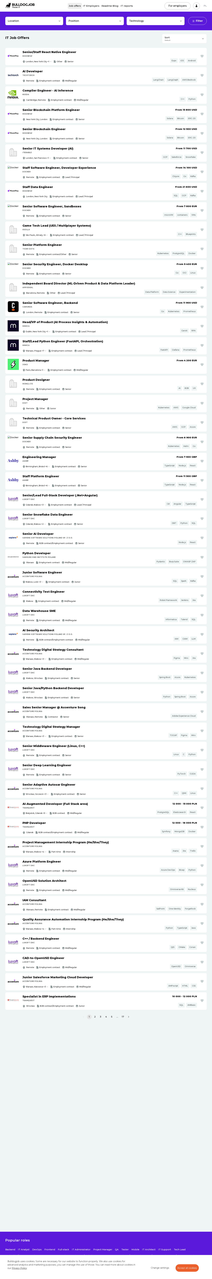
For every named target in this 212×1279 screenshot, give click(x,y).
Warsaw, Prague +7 (35, 351)
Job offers (75, 5)
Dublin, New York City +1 (37, 331)
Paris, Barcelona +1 (34, 370)
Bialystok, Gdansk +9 (35, 813)
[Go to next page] (128, 1017)
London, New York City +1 (37, 61)
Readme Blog (109, 5)
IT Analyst (23, 1249)
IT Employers (91, 5)
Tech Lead (179, 1249)
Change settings (160, 1267)
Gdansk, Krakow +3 (35, 505)
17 (123, 1016)
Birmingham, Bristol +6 (36, 466)
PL (205, 5)
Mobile (135, 1249)
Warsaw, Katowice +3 (36, 987)
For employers (177, 5)
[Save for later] (202, 56)
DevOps (37, 1249)
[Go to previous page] (83, 1017)
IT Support (164, 1249)
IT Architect (149, 1249)
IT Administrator (81, 1249)
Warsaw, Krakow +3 (35, 659)
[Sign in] (196, 5)
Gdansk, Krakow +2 (35, 524)
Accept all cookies (187, 1268)
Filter (199, 20)
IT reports (127, 5)
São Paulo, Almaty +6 (35, 235)
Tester (125, 1249)
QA (117, 1249)
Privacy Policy (19, 1268)
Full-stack (63, 1249)
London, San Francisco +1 (37, 158)
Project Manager (102, 1249)
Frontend (49, 1249)
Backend (10, 1249)
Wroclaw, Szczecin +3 (36, 794)
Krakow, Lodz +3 (33, 582)
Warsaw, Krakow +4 (35, 852)
